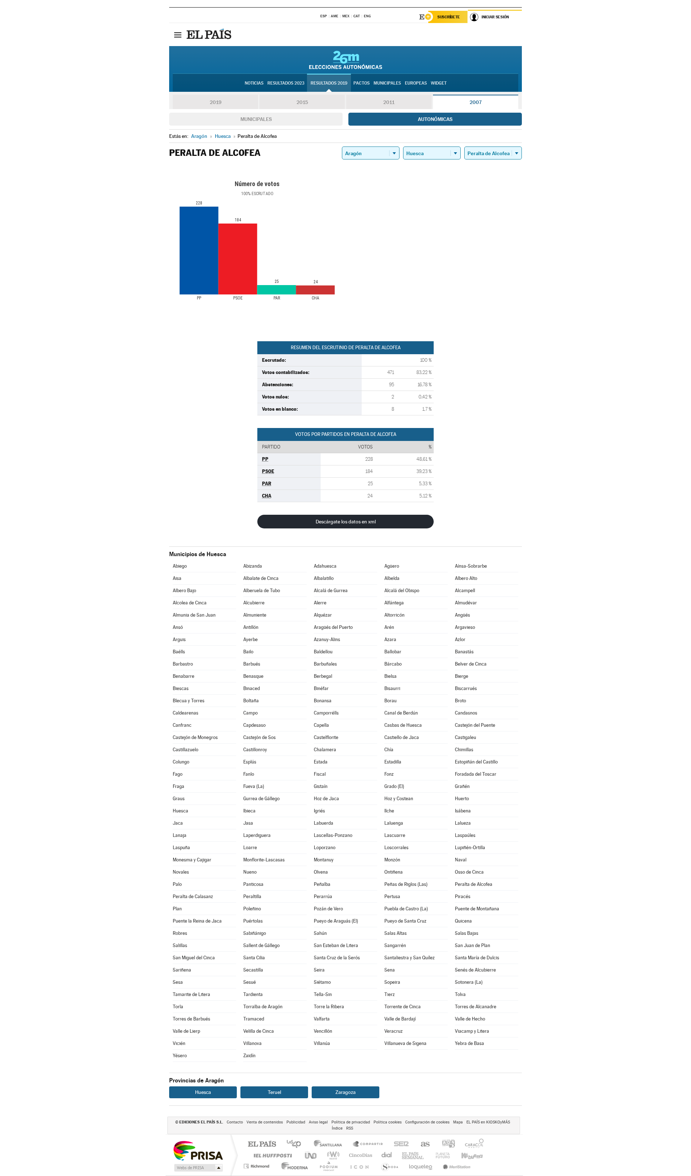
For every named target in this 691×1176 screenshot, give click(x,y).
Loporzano (324, 847)
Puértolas (253, 921)
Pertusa (392, 896)
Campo (250, 713)
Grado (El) (394, 786)
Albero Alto (466, 578)
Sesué (249, 982)
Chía (388, 749)
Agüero (391, 566)
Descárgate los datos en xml (346, 521)
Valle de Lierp (186, 1031)
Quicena (463, 921)
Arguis (179, 639)
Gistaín (321, 786)
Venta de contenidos (265, 1122)
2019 (215, 102)
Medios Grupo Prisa (197, 1167)
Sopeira (392, 982)
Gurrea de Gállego (261, 798)
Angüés (462, 615)
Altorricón (394, 615)
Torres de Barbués (191, 1019)
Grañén (462, 786)
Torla (178, 1006)
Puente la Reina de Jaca (197, 921)
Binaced (251, 688)
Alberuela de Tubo (261, 590)
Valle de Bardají (400, 1019)
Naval (460, 859)
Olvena (321, 872)
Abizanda (252, 566)
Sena (389, 970)
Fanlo (248, 774)
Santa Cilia (254, 957)
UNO (311, 1155)
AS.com (422, 1144)
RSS (349, 1128)
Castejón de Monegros (195, 737)
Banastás (464, 651)
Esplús (249, 762)
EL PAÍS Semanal (413, 1155)
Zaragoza (345, 1092)
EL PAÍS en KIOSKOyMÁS (488, 1122)
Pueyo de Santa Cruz (405, 921)
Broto (460, 700)
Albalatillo (324, 578)
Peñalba (322, 884)
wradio (332, 1155)
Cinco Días (359, 1155)
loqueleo (421, 1166)
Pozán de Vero (328, 908)
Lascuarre (394, 835)
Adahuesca (325, 566)
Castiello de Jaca (401, 737)
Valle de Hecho (470, 1019)
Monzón (392, 859)
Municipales (256, 119)
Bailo (248, 651)
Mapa (458, 1122)
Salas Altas (395, 933)
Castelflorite (326, 737)
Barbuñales (325, 664)
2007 (476, 102)
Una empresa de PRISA (198, 1150)
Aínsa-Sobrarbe (471, 566)
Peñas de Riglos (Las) (406, 884)
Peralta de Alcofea (473, 884)
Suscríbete (448, 16)
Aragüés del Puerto (333, 627)
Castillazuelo (185, 749)
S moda (389, 1166)
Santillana (330, 1144)
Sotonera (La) (469, 982)
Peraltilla (252, 896)
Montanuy (324, 859)
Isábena (463, 811)
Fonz (389, 774)
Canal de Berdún (401, 713)
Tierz (389, 994)
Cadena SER (399, 1144)
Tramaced (253, 1019)
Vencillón (323, 1031)
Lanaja (179, 835)
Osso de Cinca (469, 872)
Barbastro (183, 664)
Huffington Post (271, 1155)
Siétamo (322, 982)
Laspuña (181, 847)
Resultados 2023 (285, 83)
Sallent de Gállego (261, 945)
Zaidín (249, 1055)
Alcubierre (254, 602)
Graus (179, 798)
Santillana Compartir (368, 1144)
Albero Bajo (184, 590)
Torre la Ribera (329, 1006)
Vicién (179, 1043)
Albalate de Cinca (261, 578)
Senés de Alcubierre (475, 970)
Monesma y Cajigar (192, 859)
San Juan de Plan (472, 945)
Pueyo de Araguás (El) (336, 921)
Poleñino (252, 908)
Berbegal (323, 676)
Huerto (462, 798)
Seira (319, 970)
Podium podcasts (328, 1166)
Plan (177, 908)
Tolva (460, 994)
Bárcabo (393, 664)
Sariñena (182, 970)
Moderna (293, 1166)
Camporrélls (326, 713)
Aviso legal (318, 1122)
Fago (177, 774)
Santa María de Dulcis (477, 957)
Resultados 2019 (329, 83)
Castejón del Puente (475, 725)
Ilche (389, 811)
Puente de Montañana (477, 908)
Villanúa (322, 1043)
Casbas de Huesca (403, 725)
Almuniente (254, 615)
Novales (181, 872)
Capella (321, 725)
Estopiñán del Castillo (476, 762)
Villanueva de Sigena (405, 1043)
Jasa (248, 823)
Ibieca (249, 811)
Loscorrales (396, 847)
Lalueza (463, 823)
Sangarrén (395, 945)
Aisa (177, 578)
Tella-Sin (323, 994)
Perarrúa (323, 896)
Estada (321, 762)
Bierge (461, 676)
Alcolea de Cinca (190, 602)
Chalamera (325, 749)
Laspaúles (465, 835)
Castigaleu (465, 737)
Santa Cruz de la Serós (337, 957)
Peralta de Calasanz (193, 896)
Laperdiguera (257, 835)
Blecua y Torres (188, 700)
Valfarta (322, 1019)
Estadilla (392, 762)
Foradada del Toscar (475, 774)
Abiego (180, 566)
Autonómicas (435, 119)
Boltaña (251, 700)
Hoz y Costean (398, 798)
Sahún (320, 933)
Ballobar (392, 651)
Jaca (178, 823)
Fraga (178, 786)
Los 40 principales (296, 1144)
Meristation (455, 1166)
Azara (390, 639)
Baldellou (323, 651)
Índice (337, 1128)
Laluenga (393, 823)
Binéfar (321, 688)
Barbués (251, 664)
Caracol (472, 1144)
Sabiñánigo (254, 933)
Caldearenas (185, 713)
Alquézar (323, 615)
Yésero (180, 1055)
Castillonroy (255, 749)
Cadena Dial (387, 1155)
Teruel (274, 1092)
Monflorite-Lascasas (264, 859)
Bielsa (390, 676)
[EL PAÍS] (209, 34)
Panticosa (253, 884)
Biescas (181, 688)
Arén (389, 627)
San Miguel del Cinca (194, 957)
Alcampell (465, 590)
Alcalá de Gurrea (331, 590)
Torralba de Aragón (263, 1006)
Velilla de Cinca (258, 1031)
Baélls (179, 651)
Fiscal (320, 774)
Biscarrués (466, 688)
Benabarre (183, 676)
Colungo (181, 762)
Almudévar (466, 602)
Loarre (250, 847)
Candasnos (466, 713)
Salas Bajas (466, 933)
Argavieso (465, 627)
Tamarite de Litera (191, 994)
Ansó (178, 627)
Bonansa (322, 700)
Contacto (235, 1122)
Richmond (257, 1166)
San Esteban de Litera (336, 945)
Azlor (460, 639)
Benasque (253, 676)
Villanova (252, 1043)
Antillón (250, 627)
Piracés (462, 896)
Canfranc (182, 725)
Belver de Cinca (471, 664)
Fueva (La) (253, 786)
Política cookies (388, 1122)
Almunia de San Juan (194, 615)
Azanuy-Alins (327, 639)
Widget (439, 83)
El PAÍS (262, 1144)
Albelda (391, 578)
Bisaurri (392, 688)
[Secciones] (177, 34)
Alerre (320, 602)
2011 (388, 102)
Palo (177, 884)
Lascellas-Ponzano (333, 835)
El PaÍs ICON (359, 1166)
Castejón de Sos (259, 737)
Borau (390, 700)
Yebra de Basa (469, 1043)
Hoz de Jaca (326, 798)
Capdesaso (254, 725)
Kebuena (465, 1155)
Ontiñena (393, 872)
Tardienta (253, 994)
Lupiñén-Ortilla (470, 847)
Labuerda (323, 823)
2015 (302, 102)
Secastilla (253, 970)
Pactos (361, 83)
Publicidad (295, 1122)
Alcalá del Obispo (401, 590)
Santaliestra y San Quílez (409, 957)
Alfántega (394, 602)
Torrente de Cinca (402, 1006)
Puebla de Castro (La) (406, 908)
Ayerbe (250, 639)
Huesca (180, 811)
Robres (180, 933)
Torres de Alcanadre (475, 1006)
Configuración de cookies (427, 1122)
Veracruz (393, 1031)
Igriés (319, 811)
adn (445, 1144)
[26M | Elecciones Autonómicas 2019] (345, 59)
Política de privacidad (350, 1122)
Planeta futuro (440, 1155)
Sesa (178, 982)
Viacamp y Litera (472, 1031)
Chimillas (464, 749)
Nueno (250, 872)
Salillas (180, 945)
